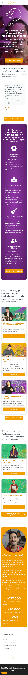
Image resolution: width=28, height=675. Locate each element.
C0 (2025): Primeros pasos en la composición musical (14, 323)
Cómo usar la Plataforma (9, 642)
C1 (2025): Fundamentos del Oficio (13, 360)
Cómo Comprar (6, 640)
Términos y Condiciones (8, 637)
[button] (3, 97)
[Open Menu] (2, 2)
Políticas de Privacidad (8, 634)
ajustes (12, 670)
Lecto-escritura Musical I (12, 496)
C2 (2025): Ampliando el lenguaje (12, 397)
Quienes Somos (6, 648)
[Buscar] (25, 2)
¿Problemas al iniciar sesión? (9, 645)
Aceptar (4, 672)
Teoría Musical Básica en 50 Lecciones (13, 461)
